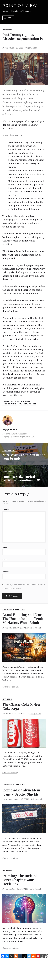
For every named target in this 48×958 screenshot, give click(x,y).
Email (5, 559)
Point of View (19, 6)
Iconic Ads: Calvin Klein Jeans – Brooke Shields (21, 792)
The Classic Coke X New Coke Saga (21, 706)
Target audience (28, 404)
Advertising (8, 609)
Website (5, 572)
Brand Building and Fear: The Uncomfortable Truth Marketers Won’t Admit (22, 618)
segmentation (10, 404)
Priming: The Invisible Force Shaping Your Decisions (20, 879)
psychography (23, 401)
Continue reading (10, 686)
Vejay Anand (31, 48)
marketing (9, 401)
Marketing (7, 29)
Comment (7, 509)
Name (5, 547)
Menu (10, 18)
